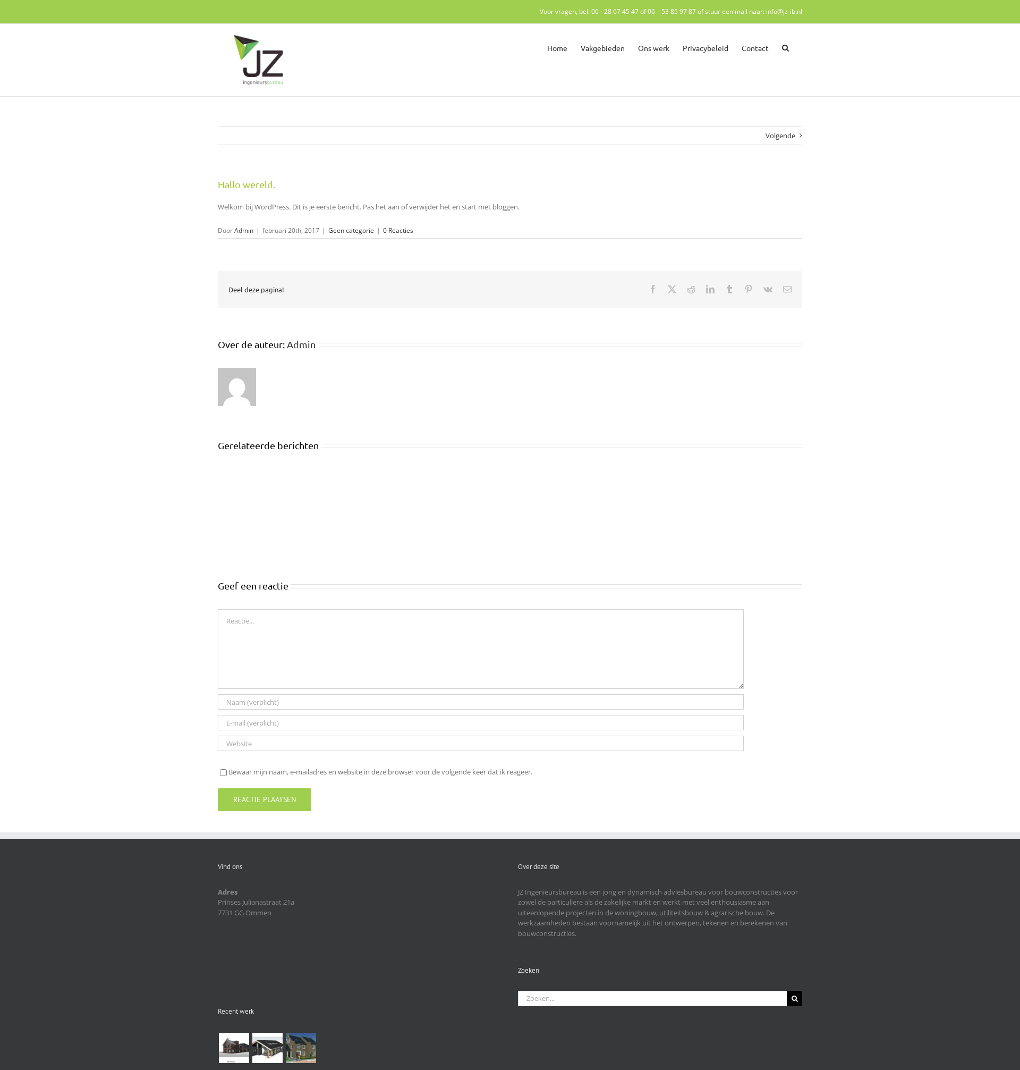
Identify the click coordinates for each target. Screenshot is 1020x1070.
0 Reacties (398, 230)
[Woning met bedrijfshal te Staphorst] (234, 1048)
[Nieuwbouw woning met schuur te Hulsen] (267, 1048)
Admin (243, 230)
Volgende (780, 135)
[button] (785, 47)
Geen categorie (351, 230)
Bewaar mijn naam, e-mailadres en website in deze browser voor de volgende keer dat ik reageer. (380, 772)
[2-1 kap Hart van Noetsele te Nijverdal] (301, 1048)
